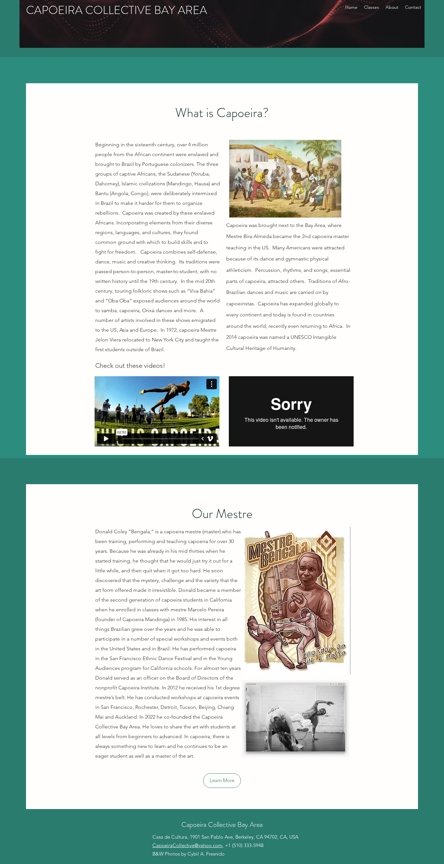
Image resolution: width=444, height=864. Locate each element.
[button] (222, 780)
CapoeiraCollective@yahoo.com (187, 845)
